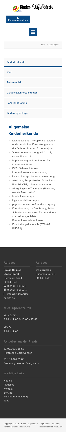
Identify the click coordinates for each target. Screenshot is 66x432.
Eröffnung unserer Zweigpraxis (21, 363)
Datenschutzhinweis (21, 427)
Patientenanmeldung (18, 20)
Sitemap (55, 423)
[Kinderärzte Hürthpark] (33, 8)
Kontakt (7, 427)
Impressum (45, 423)
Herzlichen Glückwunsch (18, 352)
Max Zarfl (58, 427)
